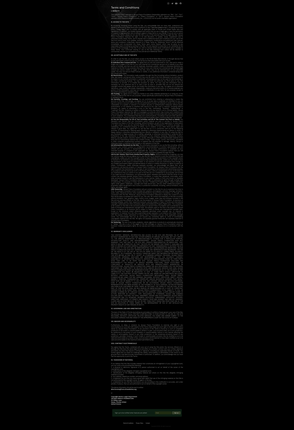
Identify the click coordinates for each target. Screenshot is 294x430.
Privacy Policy (121, 29)
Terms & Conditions (128, 423)
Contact (148, 423)
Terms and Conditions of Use (159, 27)
